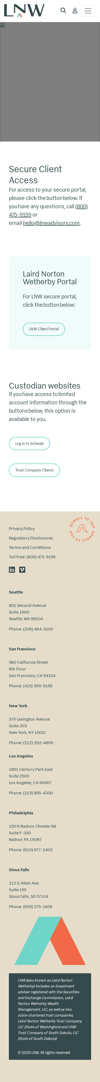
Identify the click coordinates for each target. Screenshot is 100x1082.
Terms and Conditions (30, 547)
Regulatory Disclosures (31, 538)
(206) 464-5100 (38, 629)
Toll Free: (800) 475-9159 (32, 556)
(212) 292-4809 (38, 742)
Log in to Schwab (29, 443)
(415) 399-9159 (37, 685)
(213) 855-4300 (38, 792)
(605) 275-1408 (37, 906)
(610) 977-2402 (38, 849)
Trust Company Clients (34, 470)
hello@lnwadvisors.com (51, 223)
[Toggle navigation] (88, 10)
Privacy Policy (22, 528)
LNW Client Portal (44, 329)
